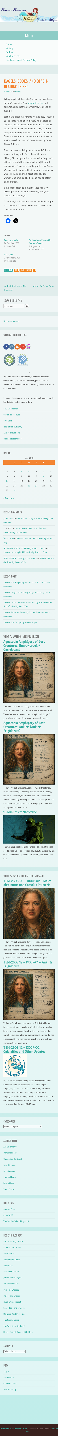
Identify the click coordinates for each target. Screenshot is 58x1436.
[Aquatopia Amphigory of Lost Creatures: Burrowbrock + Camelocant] (28, 702)
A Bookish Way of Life (13, 1241)
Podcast (10, 52)
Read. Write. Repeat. (12, 1302)
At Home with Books (12, 1247)
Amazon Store (9, 1209)
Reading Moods (11, 240)
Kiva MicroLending (11, 433)
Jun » (11, 498)
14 (44, 476)
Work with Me (13, 56)
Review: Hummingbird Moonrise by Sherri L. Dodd (25, 552)
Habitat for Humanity (12, 427)
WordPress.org (9, 1389)
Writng (9, 48)
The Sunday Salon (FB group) (16, 1221)
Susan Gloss (8, 1183)
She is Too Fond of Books (14, 1308)
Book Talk (8, 270)
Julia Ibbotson (9, 1165)
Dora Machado (10, 1153)
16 (7, 481)
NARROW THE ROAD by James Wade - (20, 558)
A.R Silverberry (10, 1147)
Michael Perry (9, 1177)
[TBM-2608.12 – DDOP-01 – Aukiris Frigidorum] (28, 1019)
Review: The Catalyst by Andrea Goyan (20, 622)
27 (36, 486)
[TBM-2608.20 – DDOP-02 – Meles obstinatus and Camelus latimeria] (28, 938)
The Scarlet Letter (11, 1320)
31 (14, 490)
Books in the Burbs (11, 1260)
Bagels (16, 270)
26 (29, 486)
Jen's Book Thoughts (12, 1278)
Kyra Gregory (9, 1171)
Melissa (18, 91)
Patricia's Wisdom (11, 1290)
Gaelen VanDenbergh (12, 1159)
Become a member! (11, 321)
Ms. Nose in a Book (11, 1284)
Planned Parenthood (12, 439)
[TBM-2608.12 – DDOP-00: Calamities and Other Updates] (15, 1077)
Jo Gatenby (8, 518)
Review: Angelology (43, 286)
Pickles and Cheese (11, 1296)
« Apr (5, 498)
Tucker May (8, 538)
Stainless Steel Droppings (14, 1314)
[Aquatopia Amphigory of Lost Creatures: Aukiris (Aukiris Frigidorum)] (28, 784)
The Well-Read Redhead (14, 1326)
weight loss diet (35, 103)
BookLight (8, 255)
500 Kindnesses (10, 409)
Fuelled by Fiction (11, 1272)
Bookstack (8, 1266)
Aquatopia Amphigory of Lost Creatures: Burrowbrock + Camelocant (24, 645)
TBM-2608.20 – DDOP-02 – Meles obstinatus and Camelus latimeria (27, 883)
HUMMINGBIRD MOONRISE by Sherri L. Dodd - (24, 548)
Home (9, 44)
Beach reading (26, 270)
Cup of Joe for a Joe (11, 415)
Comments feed (10, 1383)
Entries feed (8, 1377)
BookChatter (8, 1253)
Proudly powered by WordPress (13, 1428)
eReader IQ (8, 1215)
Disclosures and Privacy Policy (21, 60)
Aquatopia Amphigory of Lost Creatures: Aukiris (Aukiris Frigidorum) (24, 727)
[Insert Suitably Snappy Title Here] (18, 1332)
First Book (7, 421)
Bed (34, 270)
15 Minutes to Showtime (20, 812)
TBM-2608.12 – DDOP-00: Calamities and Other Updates (24, 1049)
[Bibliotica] (29, 25)
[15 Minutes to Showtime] (28, 843)
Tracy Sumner (9, 1189)
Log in (6, 1371)
